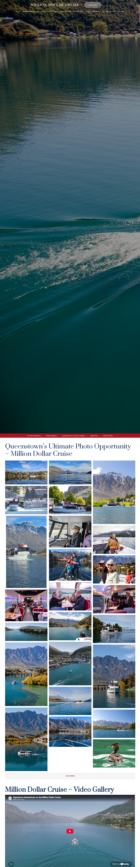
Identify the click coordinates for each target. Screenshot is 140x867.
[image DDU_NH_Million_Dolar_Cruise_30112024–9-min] (27, 633)
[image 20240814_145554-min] (27, 552)
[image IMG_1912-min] (115, 630)
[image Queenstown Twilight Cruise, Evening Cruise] (115, 600)
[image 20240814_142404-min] (27, 473)
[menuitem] (18, 12)
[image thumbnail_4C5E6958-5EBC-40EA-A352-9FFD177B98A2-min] (115, 754)
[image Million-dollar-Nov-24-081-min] (115, 493)
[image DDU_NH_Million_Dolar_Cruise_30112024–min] (71, 664)
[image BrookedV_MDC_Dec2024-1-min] (71, 627)
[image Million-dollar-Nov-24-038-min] (115, 724)
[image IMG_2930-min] (27, 740)
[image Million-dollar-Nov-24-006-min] (71, 501)
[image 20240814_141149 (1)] (71, 473)
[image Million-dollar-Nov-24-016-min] (27, 501)
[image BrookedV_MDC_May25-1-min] (115, 540)
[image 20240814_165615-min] (71, 532)
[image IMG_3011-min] (27, 675)
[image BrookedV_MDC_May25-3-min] (71, 597)
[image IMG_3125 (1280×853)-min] (115, 570)
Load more (70, 776)
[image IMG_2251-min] (115, 677)
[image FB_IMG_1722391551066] (71, 732)
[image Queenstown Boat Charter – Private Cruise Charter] (27, 606)
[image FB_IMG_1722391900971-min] (71, 565)
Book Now (92, 5)
